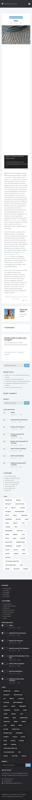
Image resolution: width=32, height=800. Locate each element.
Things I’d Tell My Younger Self (14, 379)
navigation (8, 542)
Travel (6, 490)
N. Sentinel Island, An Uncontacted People (17, 381)
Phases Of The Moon (18, 427)
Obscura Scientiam (16, 17)
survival (8, 557)
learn (7, 534)
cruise (10, 179)
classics (22, 507)
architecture (19, 504)
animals (18, 500)
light (23, 534)
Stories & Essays (10, 484)
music (14, 538)
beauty (13, 507)
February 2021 (7, 588)
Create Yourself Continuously (13, 387)
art (6, 507)
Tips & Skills (9, 488)
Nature (22, 538)
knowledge (9, 530)
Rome (23, 549)
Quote (16, 549)
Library (15, 534)
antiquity (8, 504)
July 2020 (6, 590)
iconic (7, 523)
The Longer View (10, 565)
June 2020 (6, 592)
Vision (13, 412)
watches (16, 569)
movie (7, 538)
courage (8, 511)
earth (7, 515)
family (15, 515)
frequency (24, 515)
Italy (23, 523)
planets (18, 546)
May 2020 (6, 594)
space (18, 296)
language (20, 530)
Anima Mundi (9, 476)
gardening (8, 519)
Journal (8, 527)
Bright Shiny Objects (11, 478)
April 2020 (6, 596)
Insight (15, 523)
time (21, 565)
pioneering (8, 546)
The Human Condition (12, 561)
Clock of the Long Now (18, 448)
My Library (8, 480)
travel (17, 298)
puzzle (7, 549)
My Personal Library (17, 456)
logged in (15, 352)
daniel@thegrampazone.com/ (13, 783)
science (14, 296)
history (18, 519)
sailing (7, 553)
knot (16, 527)
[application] (16, 161)
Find (26, 365)
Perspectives (20, 542)
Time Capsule (9, 486)
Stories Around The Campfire (19, 648)
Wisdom (25, 569)
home (26, 519)
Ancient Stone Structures (19, 419)
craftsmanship (19, 511)
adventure (8, 296)
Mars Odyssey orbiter (14, 220)
